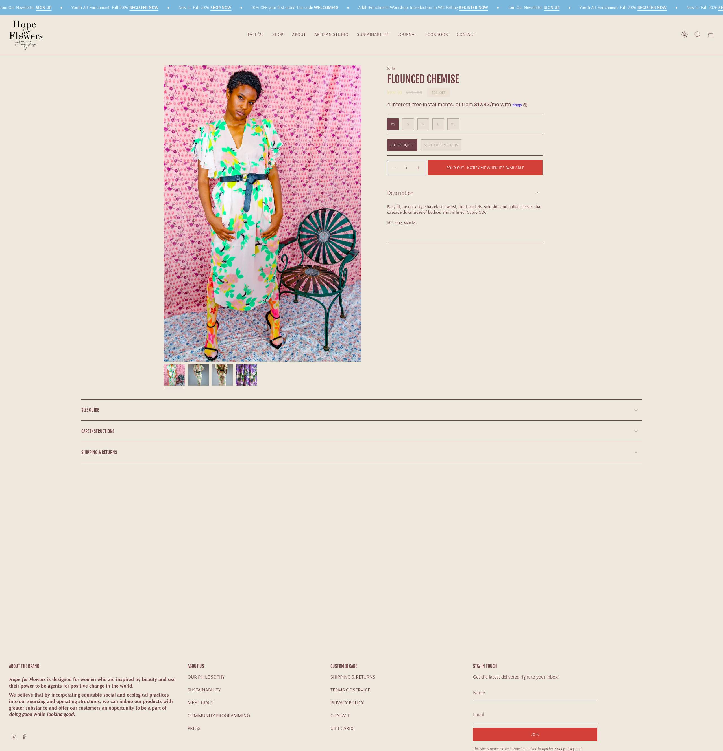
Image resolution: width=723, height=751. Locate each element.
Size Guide (90, 410)
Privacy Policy (564, 748)
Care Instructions (97, 431)
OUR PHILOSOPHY (206, 676)
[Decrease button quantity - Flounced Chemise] (394, 167)
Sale (391, 68)
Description (400, 192)
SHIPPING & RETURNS (352, 676)
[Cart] (710, 34)
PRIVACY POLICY (347, 702)
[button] (278, 34)
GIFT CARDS (342, 728)
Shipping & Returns (99, 452)
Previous (163, 213)
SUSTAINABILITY (204, 689)
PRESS (194, 728)
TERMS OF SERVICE (350, 689)
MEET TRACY (200, 702)
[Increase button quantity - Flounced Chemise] (417, 167)
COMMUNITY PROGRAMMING (219, 715)
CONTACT (340, 715)
